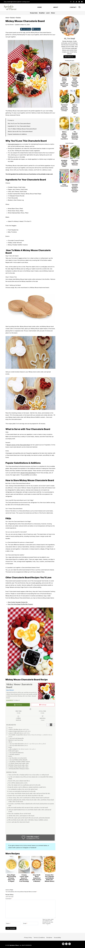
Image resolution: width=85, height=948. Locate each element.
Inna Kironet (10, 24)
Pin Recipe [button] (43, 704)
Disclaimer (49, 937)
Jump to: (11, 120)
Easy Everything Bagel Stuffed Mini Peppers (20, 604)
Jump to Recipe (26, 29)
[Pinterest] (79, 2)
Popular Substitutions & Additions (17, 134)
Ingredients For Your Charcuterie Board (19, 126)
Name (8, 923)
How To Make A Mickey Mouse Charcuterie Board (22, 129)
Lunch (48, 13)
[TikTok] (76, 2)
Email (25, 923)
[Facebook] (71, 2)
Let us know (29, 838)
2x (53, 724)
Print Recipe (37, 29)
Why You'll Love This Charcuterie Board (19, 123)
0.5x (48, 724)
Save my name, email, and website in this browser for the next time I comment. (48, 921)
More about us (69, 56)
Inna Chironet (10, 690)
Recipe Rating (9, 894)
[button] (7, 700)
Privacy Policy (28, 937)
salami (20, 258)
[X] (66, 944)
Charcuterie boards (13, 144)
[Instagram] (73, 2)
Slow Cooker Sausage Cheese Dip (17, 602)
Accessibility (57, 937)
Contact (73, 7)
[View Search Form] (79, 7)
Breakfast (42, 13)
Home (40, 7)
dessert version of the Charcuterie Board (18, 445)
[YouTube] (82, 2)
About (55, 7)
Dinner (53, 13)
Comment (9, 898)
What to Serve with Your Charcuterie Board (20, 131)
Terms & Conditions (39, 937)
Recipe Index (34, 13)
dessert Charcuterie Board (28, 472)
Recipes (12, 17)
